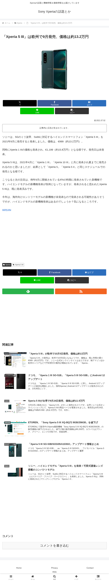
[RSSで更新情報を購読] (81, 291)
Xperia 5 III (19, 265)
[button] (72, 111)
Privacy (54, 568)
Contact (90, 568)
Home (19, 568)
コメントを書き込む (54, 545)
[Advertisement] (54, 239)
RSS (54, 572)
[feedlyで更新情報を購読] (28, 291)
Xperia (8, 265)
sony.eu (6, 209)
